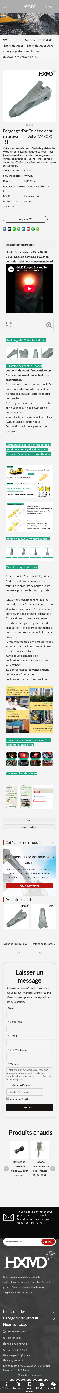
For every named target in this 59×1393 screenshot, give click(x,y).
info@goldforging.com (18, 1355)
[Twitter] (23, 1381)
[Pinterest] (40, 1381)
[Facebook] (12, 1381)
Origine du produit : (13, 170)
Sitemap (25, 1370)
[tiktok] (46, 1381)
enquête (23, 219)
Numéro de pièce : (13, 175)
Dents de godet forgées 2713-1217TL (40, 1149)
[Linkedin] (18, 1381)
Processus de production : (10, 203)
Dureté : (7, 180)
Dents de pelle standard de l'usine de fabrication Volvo (43, 943)
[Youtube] (29, 1381)
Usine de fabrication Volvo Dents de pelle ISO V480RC (16, 943)
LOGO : (7, 195)
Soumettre (29, 1107)
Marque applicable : (13, 188)
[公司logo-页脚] (29, 1260)
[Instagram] (35, 1381)
